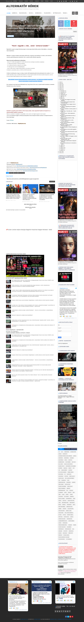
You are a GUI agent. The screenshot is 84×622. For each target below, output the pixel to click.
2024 (60, 82)
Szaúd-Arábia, (24, 33)
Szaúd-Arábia (71, 520)
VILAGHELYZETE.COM (24, 619)
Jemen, (20, 33)
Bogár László (61, 466)
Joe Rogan (66, 496)
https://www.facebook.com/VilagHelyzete (38, 167)
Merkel (64, 504)
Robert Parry (70, 514)
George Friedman (62, 486)
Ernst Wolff (72, 476)
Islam (63, 494)
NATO (74, 504)
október (62, 93)
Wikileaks (65, 533)
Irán (59, 494)
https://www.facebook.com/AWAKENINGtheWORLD (27, 166)
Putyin (64, 514)
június (61, 98)
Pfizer (60, 514)
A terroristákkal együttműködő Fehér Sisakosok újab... (67, 102)
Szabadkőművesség (63, 520)
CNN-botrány (64, 470)
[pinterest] (64, 1)
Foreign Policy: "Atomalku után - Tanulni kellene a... (68, 111)
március (62, 147)
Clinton (70, 470)
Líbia (60, 502)
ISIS (67, 490)
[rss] (70, 1)
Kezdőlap (15, 1)
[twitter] (59, 1)
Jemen (71, 494)
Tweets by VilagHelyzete (63, 343)
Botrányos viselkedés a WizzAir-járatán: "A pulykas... (68, 109)
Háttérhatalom (57, 13)
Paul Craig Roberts (69, 512)
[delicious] (77, 1)
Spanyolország (62, 518)
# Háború (11, 172)
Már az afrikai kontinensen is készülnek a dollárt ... (68, 143)
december (62, 90)
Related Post (10, 181)
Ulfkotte (65, 531)
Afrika (60, 453)
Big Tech (73, 462)
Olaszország (70, 508)
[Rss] (77, 617)
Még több (52, 181)
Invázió (69, 492)
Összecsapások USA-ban (64, 537)
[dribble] (68, 1)
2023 (60, 83)
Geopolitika (67, 484)
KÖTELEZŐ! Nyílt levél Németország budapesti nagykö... (67, 134)
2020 (60, 87)
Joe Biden (61, 496)
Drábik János (70, 472)
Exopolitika (61, 478)
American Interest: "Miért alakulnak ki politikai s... (67, 114)
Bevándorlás (38, 13)
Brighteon (37, 1)
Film (68, 480)
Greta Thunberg (62, 488)
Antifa (74, 455)
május (61, 145)
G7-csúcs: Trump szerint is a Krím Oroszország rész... (66, 121)
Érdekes (65, 13)
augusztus (62, 95)
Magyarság (72, 502)
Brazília (65, 468)
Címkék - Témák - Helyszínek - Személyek (61, 449)
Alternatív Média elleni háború (65, 455)
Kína (74, 498)
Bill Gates (61, 464)
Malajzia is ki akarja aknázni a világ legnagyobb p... (67, 118)
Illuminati (61, 492)
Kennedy (72, 496)
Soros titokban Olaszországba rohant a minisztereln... (68, 105)
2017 (60, 151)
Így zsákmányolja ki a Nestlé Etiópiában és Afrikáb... (68, 127)
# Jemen (15, 172)
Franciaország (62, 482)
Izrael (67, 494)
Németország (69, 506)
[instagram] (75, 1)
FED (59, 480)
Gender (73, 482)
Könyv (60, 500)
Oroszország (62, 510)
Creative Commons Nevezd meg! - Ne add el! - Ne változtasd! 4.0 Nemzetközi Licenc (67, 571)
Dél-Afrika (61, 474)
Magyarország (23, 13)
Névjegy (46, 1)
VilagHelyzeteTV (19, 164)
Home (9, 13)
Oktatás (64, 508)
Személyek (14, 13)
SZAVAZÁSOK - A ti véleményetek (74, 449)
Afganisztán (73, 451)
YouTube (26, 1)
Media (60, 504)
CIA (59, 470)
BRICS (8, 185)
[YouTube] (75, 617)
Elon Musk (61, 476)
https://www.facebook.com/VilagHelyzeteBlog (26, 169)
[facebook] (57, 1)
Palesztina (61, 512)
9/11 (62, 451)
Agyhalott (65, 453)
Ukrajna (60, 531)
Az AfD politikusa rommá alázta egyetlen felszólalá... (68, 130)
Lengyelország (71, 500)
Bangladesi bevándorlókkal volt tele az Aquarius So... (67, 116)
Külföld (31, 13)
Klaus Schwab (62, 498)
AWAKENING (67, 451)
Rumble (31, 1)
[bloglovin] (66, 1)
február (61, 149)
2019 (60, 88)
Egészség (69, 474)
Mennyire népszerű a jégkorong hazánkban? (22, 315)
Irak (74, 492)
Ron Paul (60, 516)
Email (51, 1)
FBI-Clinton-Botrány (69, 478)
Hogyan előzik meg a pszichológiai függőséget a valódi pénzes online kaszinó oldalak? (33, 300)
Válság (60, 533)
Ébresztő (71, 533)
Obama (60, 508)
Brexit (70, 468)
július (61, 97)
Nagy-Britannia (62, 506)
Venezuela (71, 531)
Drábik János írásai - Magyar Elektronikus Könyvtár (66, 397)
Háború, (17, 33)
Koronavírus (69, 498)
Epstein (66, 476)
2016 (60, 152)
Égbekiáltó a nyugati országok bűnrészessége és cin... (66, 125)
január (61, 150)
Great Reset (70, 486)
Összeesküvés (47, 13)
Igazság (71, 490)
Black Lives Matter (68, 464)
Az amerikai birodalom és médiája (65, 395)
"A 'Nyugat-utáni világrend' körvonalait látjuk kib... (67, 100)
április (61, 146)
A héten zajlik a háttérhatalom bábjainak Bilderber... (68, 141)
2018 (60, 89)
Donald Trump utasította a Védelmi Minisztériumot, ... (67, 123)
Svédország (69, 518)
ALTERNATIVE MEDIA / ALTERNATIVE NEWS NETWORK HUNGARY (60, 619)
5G (59, 451)
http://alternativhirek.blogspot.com (30, 170)
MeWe (42, 1)
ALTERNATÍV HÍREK (22, 6)
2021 (60, 85)
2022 (60, 84)
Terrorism (65, 522)
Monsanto (69, 504)
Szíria (60, 522)
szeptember (62, 94)
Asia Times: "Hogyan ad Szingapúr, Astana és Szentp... (68, 137)
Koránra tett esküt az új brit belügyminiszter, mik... (65, 139)
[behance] (72, 1)
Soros (71, 516)
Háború (68, 488)
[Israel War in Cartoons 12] (12, 331)
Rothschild (66, 516)
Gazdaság (25, 185)
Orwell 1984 (68, 510)
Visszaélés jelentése (62, 446)
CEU (73, 468)
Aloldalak (67, 448)
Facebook (21, 1)
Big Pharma (68, 462)
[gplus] (62, 1)
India (65, 492)
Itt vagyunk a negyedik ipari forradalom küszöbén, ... (68, 107)
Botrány (60, 468)
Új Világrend (69, 539)
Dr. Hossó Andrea (62, 472)
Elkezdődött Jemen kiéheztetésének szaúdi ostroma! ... (68, 132)
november (62, 92)
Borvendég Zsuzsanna (71, 466)
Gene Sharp (61, 484)
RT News (12, 120)
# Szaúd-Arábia (21, 172)
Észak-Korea (66, 535)
